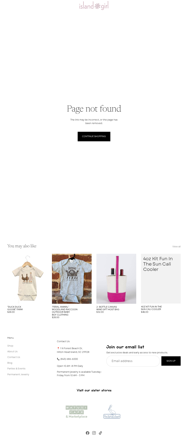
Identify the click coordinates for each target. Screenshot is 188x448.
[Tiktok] (100, 433)
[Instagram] (94, 433)
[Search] (12, 5)
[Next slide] (43, 279)
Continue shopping (94, 136)
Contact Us (13, 357)
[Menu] (4, 5)
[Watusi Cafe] (76, 411)
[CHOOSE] (41, 298)
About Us (12, 351)
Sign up (171, 360)
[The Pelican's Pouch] (111, 411)
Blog (9, 363)
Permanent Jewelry (18, 374)
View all (176, 246)
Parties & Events (16, 368)
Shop (10, 345)
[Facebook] (87, 433)
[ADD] (175, 298)
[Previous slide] (11, 279)
